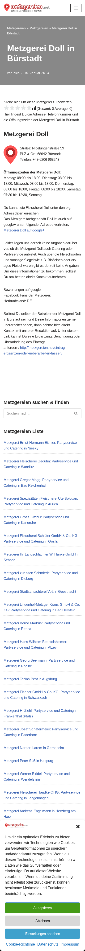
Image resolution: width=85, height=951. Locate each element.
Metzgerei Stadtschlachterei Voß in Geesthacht (40, 591)
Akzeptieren (42, 908)
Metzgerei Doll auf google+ (24, 230)
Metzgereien (16, 28)
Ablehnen (42, 921)
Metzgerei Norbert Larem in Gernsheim (34, 748)
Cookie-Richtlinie (20, 944)
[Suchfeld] (76, 413)
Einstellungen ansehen (42, 934)
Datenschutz (47, 944)
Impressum (70, 944)
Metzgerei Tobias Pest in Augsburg (30, 679)
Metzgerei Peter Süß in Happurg (28, 761)
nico (16, 73)
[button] (78, 826)
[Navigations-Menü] (75, 8)
